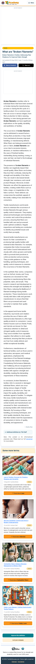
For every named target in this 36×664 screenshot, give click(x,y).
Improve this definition (18, 635)
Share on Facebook (11, 65)
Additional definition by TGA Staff (17, 432)
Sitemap (14, 662)
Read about (19, 493)
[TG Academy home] (10, 3)
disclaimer (29, 439)
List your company (18, 640)
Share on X (27, 65)
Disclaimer (21, 662)
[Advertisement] (18, 26)
